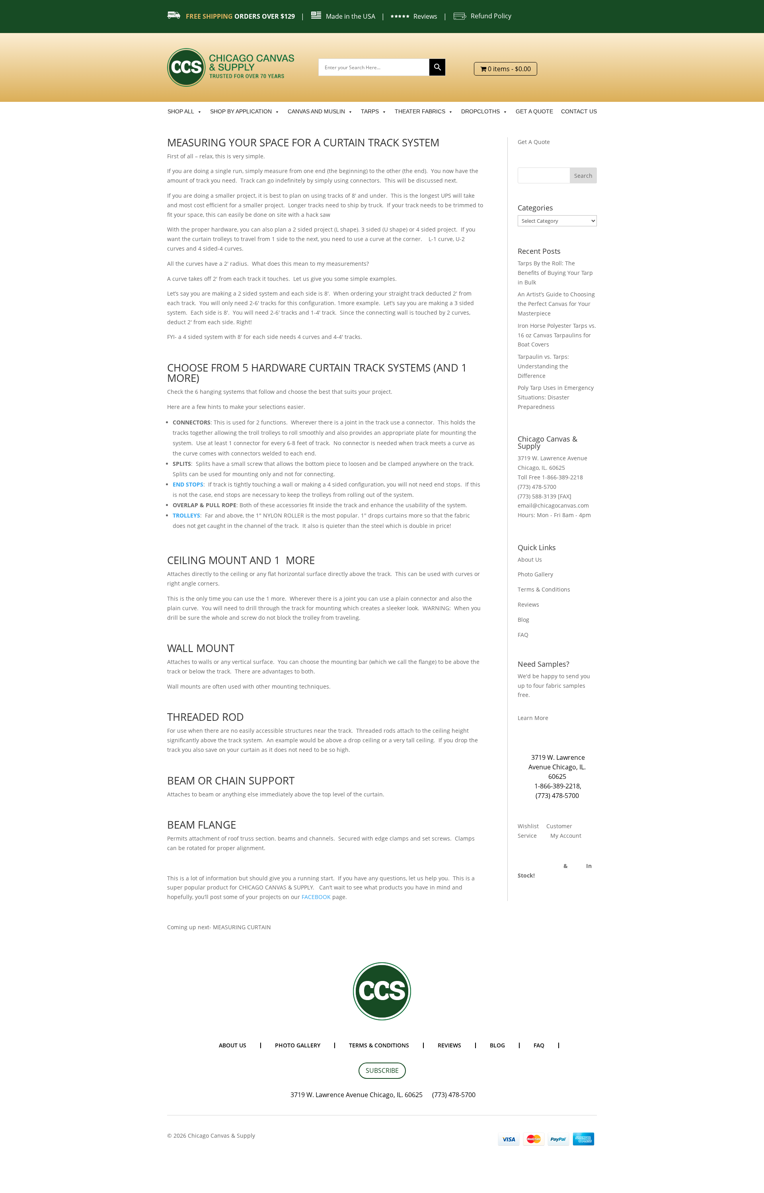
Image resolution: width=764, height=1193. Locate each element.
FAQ (523, 634)
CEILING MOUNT (207, 560)
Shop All (181, 112)
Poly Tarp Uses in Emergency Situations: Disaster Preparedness (556, 397)
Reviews (425, 16)
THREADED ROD (205, 717)
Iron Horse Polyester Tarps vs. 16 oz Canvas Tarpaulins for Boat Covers (557, 335)
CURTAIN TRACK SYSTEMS (370, 367)
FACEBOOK (316, 897)
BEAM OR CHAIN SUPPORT (230, 780)
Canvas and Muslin (316, 112)
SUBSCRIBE (382, 1070)
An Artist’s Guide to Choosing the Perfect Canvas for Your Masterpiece (556, 303)
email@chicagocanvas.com (553, 505)
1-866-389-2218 (557, 786)
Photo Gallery (535, 574)
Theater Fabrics (420, 112)
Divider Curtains (540, 866)
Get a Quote (534, 112)
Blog (523, 619)
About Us (530, 559)
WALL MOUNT (200, 648)
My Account (565, 835)
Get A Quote (534, 142)
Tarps (370, 112)
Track (577, 866)
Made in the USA (350, 16)
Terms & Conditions (544, 589)
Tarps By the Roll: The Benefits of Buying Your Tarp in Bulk (555, 272)
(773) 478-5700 (557, 795)
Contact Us (579, 112)
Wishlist (528, 826)
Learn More (533, 718)
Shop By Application (241, 112)
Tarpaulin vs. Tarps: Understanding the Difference (543, 366)
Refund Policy (491, 16)
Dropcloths (480, 112)
